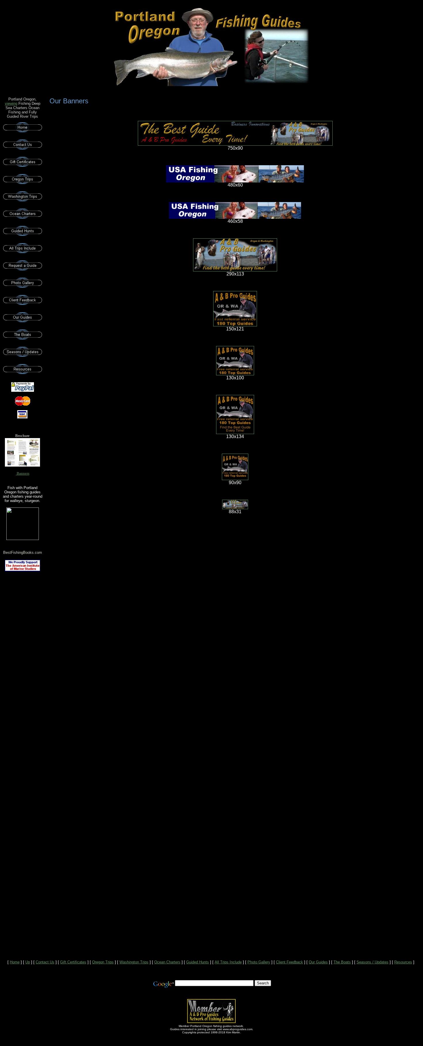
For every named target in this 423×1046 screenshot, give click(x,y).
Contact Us (45, 962)
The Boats (342, 962)
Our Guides (318, 962)
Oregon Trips (103, 962)
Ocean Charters (167, 962)
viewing (11, 103)
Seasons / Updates (372, 962)
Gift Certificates (73, 962)
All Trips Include (228, 962)
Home (15, 962)
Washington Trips (133, 962)
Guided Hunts (197, 962)
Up (27, 962)
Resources (403, 962)
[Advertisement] (22, 668)
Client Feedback (289, 962)
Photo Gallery (258, 962)
